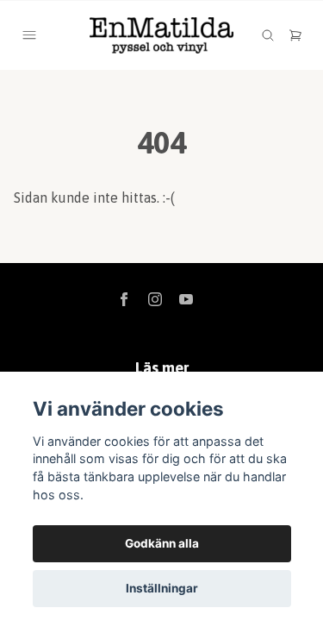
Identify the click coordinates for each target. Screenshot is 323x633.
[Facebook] (124, 299)
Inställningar (162, 588)
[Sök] (268, 35)
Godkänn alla (162, 543)
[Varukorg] (295, 35)
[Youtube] (186, 299)
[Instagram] (155, 299)
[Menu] (29, 35)
